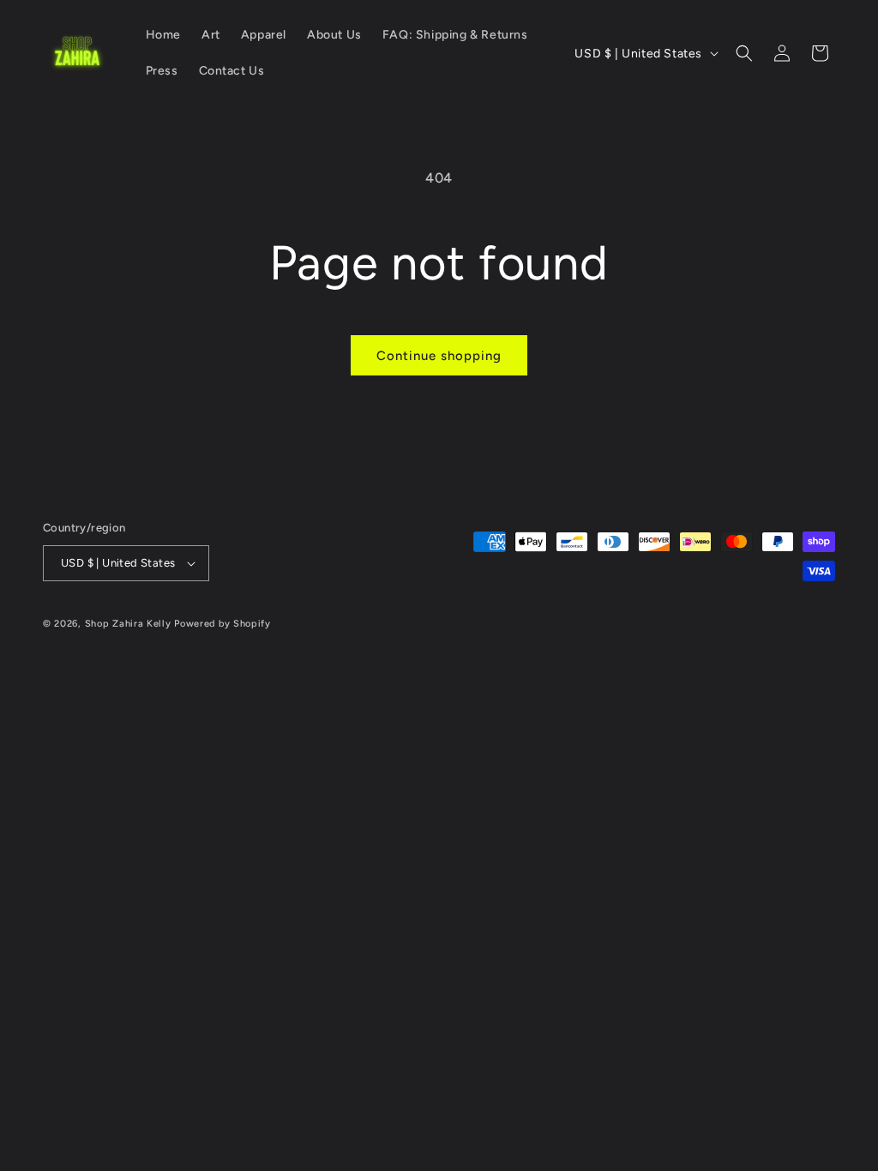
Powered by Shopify (222, 623)
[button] (744, 53)
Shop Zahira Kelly (128, 623)
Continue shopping (439, 355)
